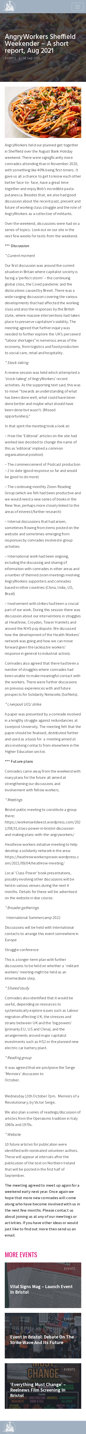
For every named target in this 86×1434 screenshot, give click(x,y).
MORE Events (21, 1254)
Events (10, 58)
